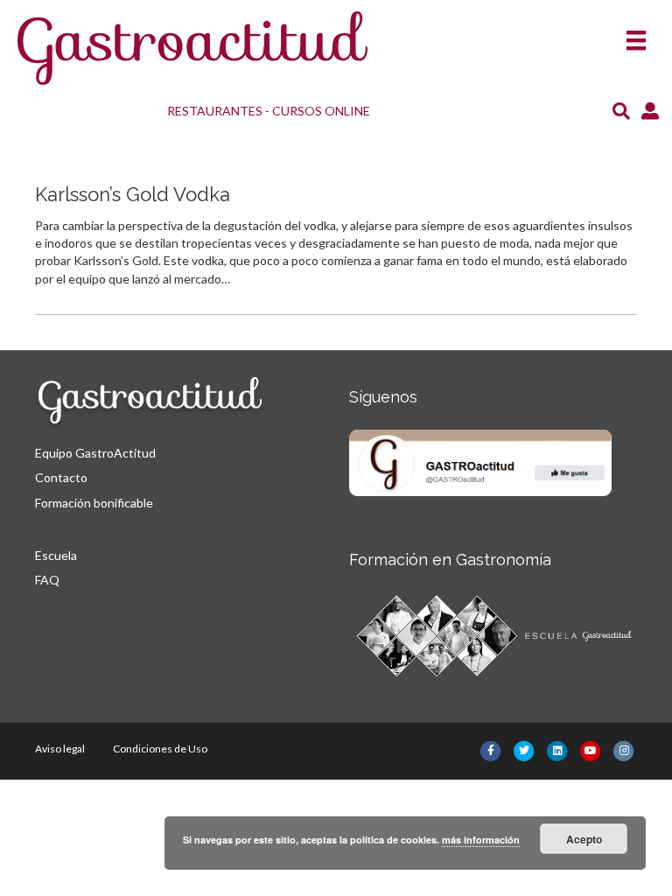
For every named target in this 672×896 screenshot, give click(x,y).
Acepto (584, 839)
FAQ (47, 579)
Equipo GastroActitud (95, 452)
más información (481, 839)
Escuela (56, 555)
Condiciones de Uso (160, 748)
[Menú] (636, 34)
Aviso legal (60, 748)
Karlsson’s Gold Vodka (132, 194)
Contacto (61, 477)
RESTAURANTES (214, 110)
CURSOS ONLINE (321, 110)
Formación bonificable (94, 502)
